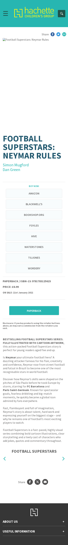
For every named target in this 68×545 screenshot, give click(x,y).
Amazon (34, 193)
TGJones (34, 257)
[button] (4, 458)
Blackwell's (34, 204)
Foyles (34, 225)
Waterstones (34, 247)
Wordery (34, 268)
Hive (34, 236)
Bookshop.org (34, 215)
